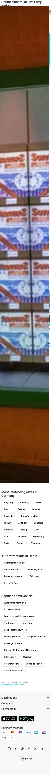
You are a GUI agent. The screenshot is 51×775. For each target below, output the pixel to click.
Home (3, 682)
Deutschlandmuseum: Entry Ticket (14, 685)
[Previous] (3, 244)
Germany (14, 682)
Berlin (25, 682)
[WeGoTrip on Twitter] (35, 749)
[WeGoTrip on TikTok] (29, 749)
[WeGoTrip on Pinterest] (22, 749)
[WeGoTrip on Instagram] (9, 749)
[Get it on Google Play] (26, 719)
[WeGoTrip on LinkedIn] (42, 749)
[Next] (45, 244)
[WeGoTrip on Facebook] (16, 749)
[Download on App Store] (9, 719)
